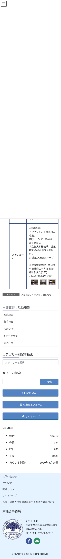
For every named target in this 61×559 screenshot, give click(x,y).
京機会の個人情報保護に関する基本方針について (29, 501)
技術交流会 (10, 328)
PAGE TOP (55, 539)
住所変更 (7, 482)
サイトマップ (10, 495)
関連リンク (8, 489)
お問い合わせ (10, 476)
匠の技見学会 (11, 335)
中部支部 (36, 294)
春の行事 (8, 343)
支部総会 (26, 294)
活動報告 (47, 294)
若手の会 (8, 321)
